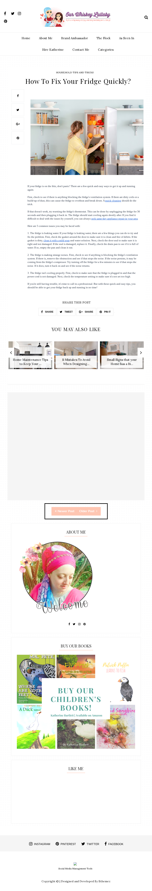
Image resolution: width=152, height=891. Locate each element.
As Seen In (126, 38)
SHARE (48, 311)
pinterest (68, 844)
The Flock (103, 38)
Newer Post (66, 511)
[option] (30, 357)
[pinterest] (7, 20)
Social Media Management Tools (75, 868)
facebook (115, 844)
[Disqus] (75, 449)
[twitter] (14, 13)
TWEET (68, 311)
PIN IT (107, 311)
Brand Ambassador (74, 38)
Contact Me (80, 50)
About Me (45, 38)
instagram (42, 844)
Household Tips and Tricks (75, 72)
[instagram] (21, 13)
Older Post (87, 511)
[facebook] (7, 13)
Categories (106, 50)
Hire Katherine (53, 50)
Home (26, 38)
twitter (93, 844)
